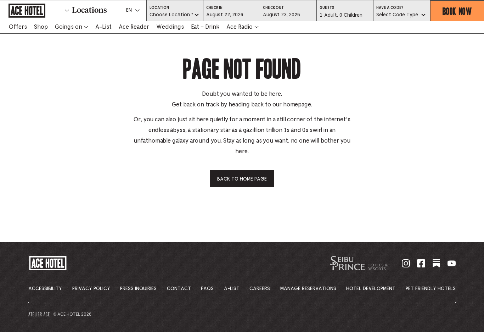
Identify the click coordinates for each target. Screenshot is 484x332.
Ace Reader (134, 27)
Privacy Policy (91, 288)
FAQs (207, 288)
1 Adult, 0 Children (340, 17)
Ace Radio (239, 27)
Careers (259, 288)
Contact (179, 288)
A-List (103, 27)
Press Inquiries (138, 288)
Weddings (170, 27)
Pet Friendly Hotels (431, 288)
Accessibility (45, 288)
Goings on (68, 27)
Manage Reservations (308, 288)
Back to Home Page (242, 179)
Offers (18, 27)
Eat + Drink (205, 27)
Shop (41, 27)
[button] (231, 14)
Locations (89, 11)
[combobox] (175, 15)
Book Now (457, 10)
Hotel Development (370, 288)
